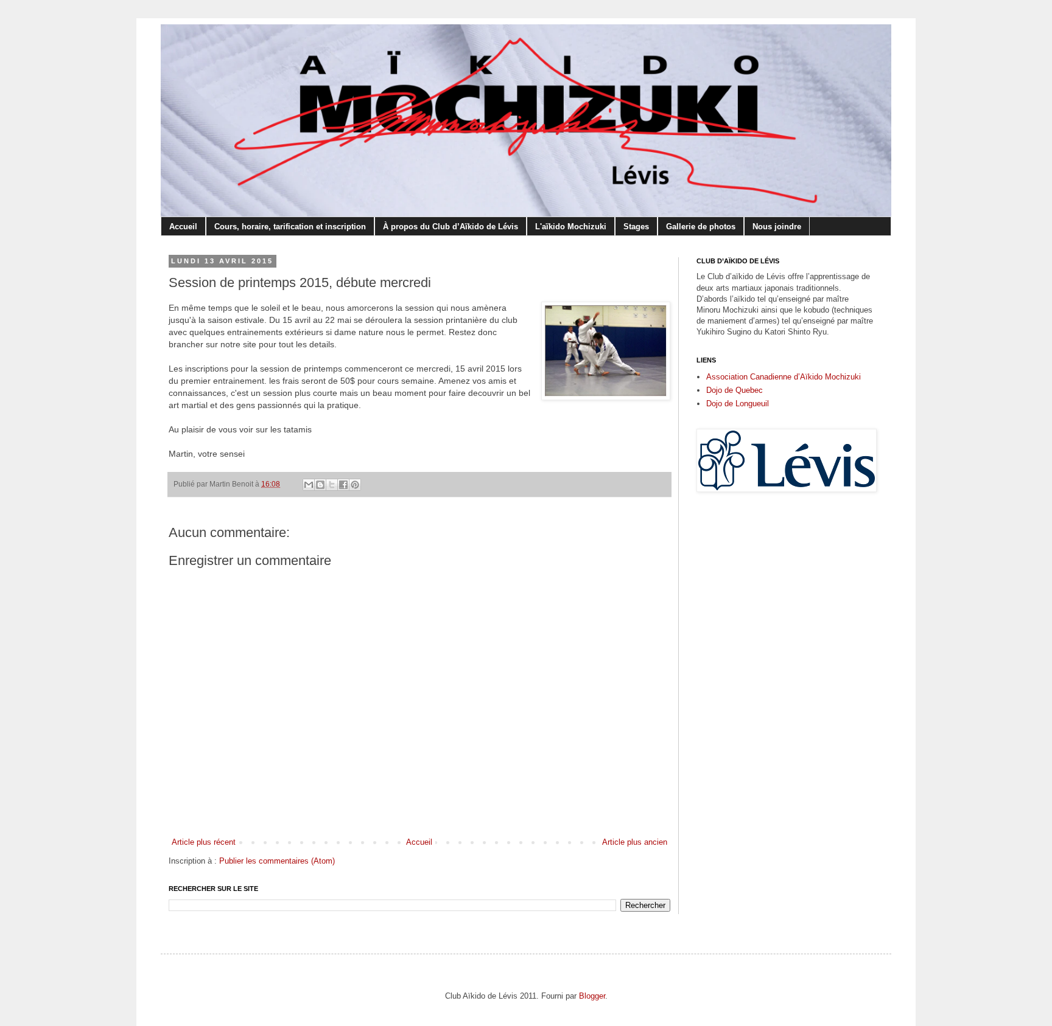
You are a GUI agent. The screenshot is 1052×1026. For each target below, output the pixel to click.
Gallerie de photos (700, 226)
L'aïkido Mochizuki (570, 226)
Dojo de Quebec (734, 390)
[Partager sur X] (332, 485)
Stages (636, 226)
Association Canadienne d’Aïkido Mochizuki (783, 376)
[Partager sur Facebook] (343, 485)
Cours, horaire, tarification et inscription (290, 226)
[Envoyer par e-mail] (309, 485)
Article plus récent (204, 842)
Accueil (183, 226)
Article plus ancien (634, 842)
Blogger (592, 995)
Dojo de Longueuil (737, 403)
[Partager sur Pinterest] (355, 485)
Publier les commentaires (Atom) (277, 860)
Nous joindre (776, 226)
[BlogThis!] (320, 485)
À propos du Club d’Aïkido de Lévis (450, 226)
